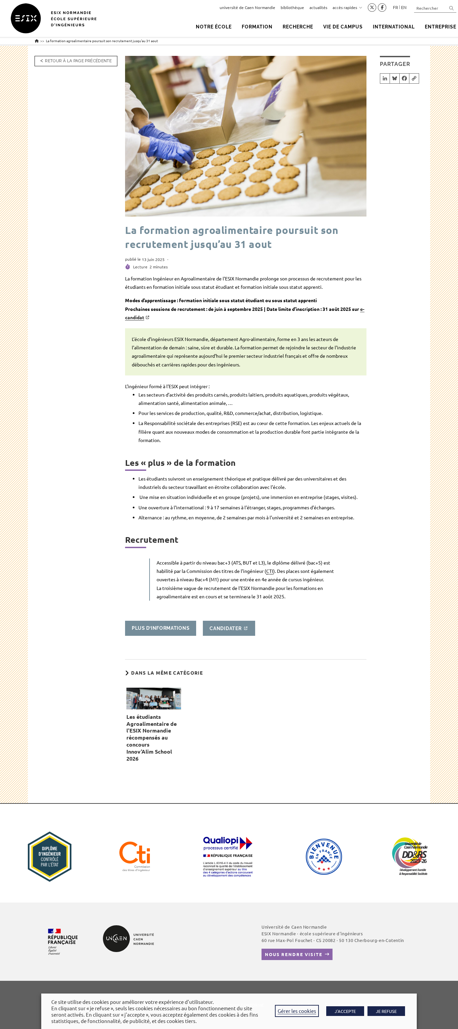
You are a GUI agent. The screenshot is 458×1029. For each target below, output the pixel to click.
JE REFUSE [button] (386, 1011)
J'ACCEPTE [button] (345, 1011)
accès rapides (345, 7)
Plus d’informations (160, 628)
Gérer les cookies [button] (297, 1011)
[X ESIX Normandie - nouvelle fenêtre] (372, 7)
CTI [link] (269, 571)
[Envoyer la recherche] (451, 7)
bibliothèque (292, 7)
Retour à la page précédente (78, 61)
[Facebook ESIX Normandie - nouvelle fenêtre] (382, 7)
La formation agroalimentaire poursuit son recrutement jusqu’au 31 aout (102, 40)
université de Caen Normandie (247, 7)
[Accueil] (37, 40)
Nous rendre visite (294, 954)
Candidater (225, 628)
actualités (318, 7)
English (403, 7)
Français (395, 7)
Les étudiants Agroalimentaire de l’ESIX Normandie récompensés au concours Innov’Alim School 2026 (151, 737)
